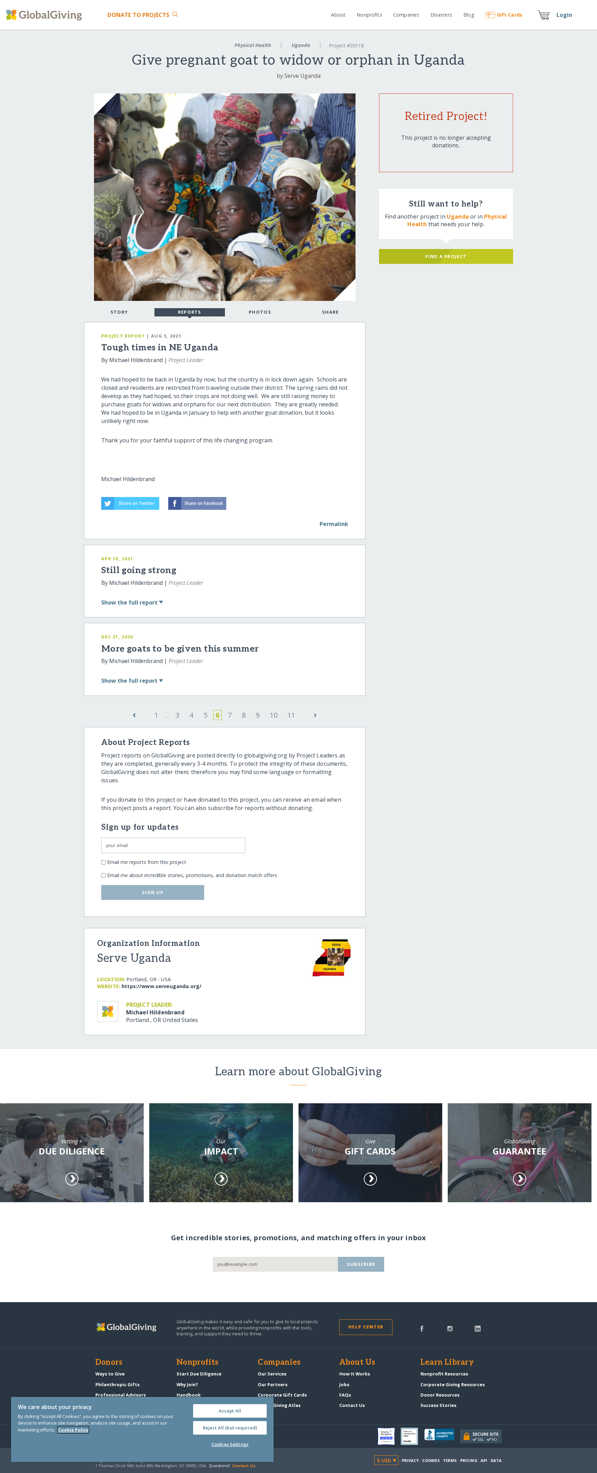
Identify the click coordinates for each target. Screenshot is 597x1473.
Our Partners (272, 1384)
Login (564, 15)
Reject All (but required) (230, 1428)
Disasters (441, 14)
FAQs (345, 1395)
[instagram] (450, 1328)
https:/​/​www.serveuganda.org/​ (161, 986)
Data (496, 1460)
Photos (260, 312)
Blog (468, 14)
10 (273, 715)
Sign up (152, 892)
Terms (450, 1460)
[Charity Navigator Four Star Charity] (389, 1436)
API (484, 1460)
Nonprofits (369, 14)
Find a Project (445, 256)
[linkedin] (478, 1328)
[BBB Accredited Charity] (442, 1436)
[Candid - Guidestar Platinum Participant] (412, 1436)
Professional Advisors (120, 1395)
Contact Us (352, 1405)
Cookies (431, 1460)
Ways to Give (110, 1374)
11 (291, 715)
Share (330, 312)
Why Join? (187, 1384)
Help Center (365, 1327)
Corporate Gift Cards (282, 1395)
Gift (509, 14)
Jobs (344, 1384)
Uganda (301, 45)
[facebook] (421, 1328)
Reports (189, 312)
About (338, 14)
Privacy (410, 1460)
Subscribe (361, 1264)
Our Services (272, 1374)
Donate (138, 15)
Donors (108, 1362)
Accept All (230, 1411)
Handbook (189, 1395)
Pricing (468, 1460)
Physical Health (253, 45)
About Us (357, 1362)
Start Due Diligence (199, 1374)
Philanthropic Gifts (117, 1384)
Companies (406, 14)
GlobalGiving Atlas (279, 1405)
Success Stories (438, 1405)
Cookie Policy (73, 1430)
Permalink (334, 524)
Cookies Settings (229, 1444)
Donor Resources (439, 1395)
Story (119, 312)
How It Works (354, 1374)
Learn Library (447, 1362)
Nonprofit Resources (444, 1374)
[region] (142, 1429)
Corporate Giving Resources (452, 1384)
